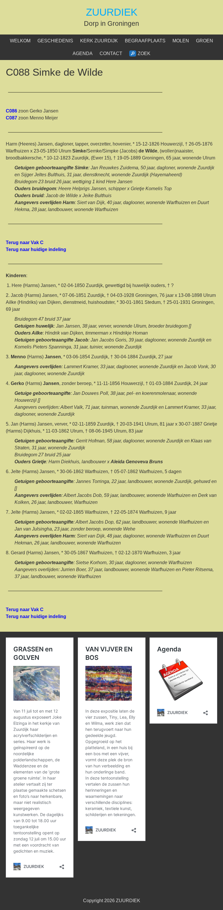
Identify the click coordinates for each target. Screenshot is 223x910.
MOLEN (180, 40)
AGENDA (83, 53)
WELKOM (20, 40)
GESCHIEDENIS (55, 40)
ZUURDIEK (111, 12)
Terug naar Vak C (25, 242)
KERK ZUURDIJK (99, 40)
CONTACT (111, 53)
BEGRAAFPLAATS (145, 40)
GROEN (204, 40)
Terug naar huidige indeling (36, 249)
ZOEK (144, 53)
